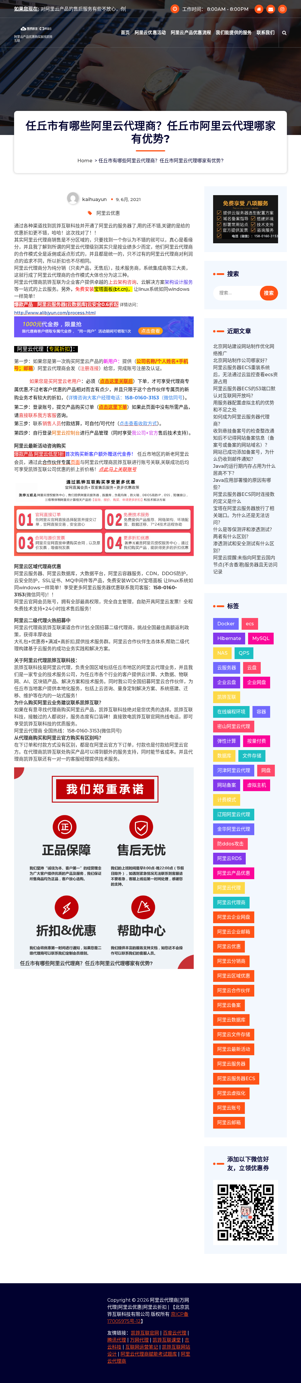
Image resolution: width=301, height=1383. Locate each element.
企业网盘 (256, 682)
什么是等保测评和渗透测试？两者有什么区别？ (243, 533)
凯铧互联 (226, 697)
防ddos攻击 (230, 844)
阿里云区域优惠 (233, 976)
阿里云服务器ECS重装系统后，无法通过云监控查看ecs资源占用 (245, 374)
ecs (250, 624)
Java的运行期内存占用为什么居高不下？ (244, 469)
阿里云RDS (229, 858)
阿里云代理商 (231, 902)
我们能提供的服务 (234, 41)
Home (84, 160)
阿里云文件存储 (233, 1034)
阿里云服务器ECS (236, 1078)
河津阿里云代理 (233, 770)
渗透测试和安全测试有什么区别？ (243, 547)
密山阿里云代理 (233, 726)
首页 (125, 41)
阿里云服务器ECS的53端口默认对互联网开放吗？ (244, 392)
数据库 (224, 756)
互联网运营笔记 (141, 1347)
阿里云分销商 (231, 961)
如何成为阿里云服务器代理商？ (241, 420)
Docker (226, 624)
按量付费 (256, 741)
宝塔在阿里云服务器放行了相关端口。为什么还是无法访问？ (243, 515)
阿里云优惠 (108, 213)
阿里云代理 (229, 888)
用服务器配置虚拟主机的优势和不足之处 (243, 406)
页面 (61, 462)
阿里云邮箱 (229, 1122)
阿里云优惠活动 (150, 41)
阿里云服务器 (231, 1064)
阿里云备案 (229, 1005)
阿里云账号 (229, 1108)
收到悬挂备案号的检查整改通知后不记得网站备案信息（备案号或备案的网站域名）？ (243, 438)
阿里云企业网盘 (233, 917)
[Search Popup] (284, 41)
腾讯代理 (116, 1340)
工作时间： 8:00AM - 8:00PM (215, 13)
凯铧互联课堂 (167, 1340)
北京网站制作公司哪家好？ (241, 360)
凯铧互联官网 (145, 1333)
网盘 (266, 770)
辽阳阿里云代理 (233, 814)
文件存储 (252, 756)
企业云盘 (226, 682)
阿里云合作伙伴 (233, 990)
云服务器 (226, 668)
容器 (261, 712)
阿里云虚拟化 (231, 1093)
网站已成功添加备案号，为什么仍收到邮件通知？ (243, 455)
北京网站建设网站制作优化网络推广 (243, 350)
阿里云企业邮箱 (233, 932)
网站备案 (226, 785)
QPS (244, 653)
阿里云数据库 (231, 1020)
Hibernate (229, 638)
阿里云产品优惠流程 (191, 41)
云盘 (252, 668)
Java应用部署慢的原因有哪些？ (242, 483)
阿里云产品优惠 (233, 873)
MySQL (261, 638)
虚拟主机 (256, 785)
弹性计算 (226, 741)
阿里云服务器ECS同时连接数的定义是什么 (244, 498)
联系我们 (266, 41)
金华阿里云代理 (233, 829)
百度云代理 (174, 1333)
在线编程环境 (231, 712)
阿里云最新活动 (233, 1049)
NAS (222, 653)
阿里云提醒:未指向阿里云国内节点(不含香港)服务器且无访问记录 (245, 565)
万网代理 (139, 1340)
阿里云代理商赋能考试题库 (149, 1354)
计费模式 (226, 800)
